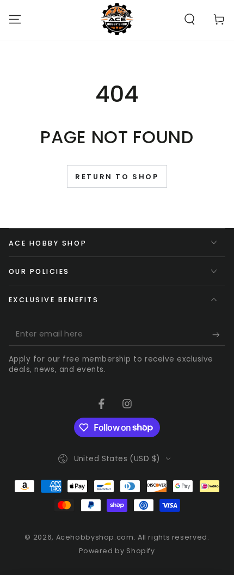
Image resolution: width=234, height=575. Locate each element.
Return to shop (116, 177)
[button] (190, 19)
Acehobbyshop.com (95, 537)
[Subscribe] (218, 334)
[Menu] (15, 19)
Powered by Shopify (117, 550)
